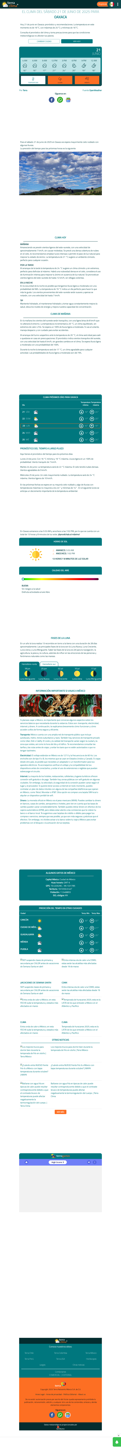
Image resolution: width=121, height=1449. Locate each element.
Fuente (92, 90)
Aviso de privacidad (54, 1394)
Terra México (90, 1353)
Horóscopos (91, 1358)
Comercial (54, 1375)
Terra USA (60, 1358)
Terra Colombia (60, 1353)
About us (82, 1394)
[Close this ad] (119, 1435)
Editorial (67, 1375)
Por (23, 90)
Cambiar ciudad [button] (44, 41)
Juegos (42, 1364)
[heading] (60, 1112)
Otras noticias (78, 1364)
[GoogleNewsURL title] (68, 99)
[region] (60, 121)
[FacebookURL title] (52, 99)
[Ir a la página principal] (10, 4)
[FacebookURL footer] (52, 1414)
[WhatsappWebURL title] (60, 99)
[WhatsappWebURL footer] (60, 1414)
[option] (33, 80)
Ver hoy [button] (77, 41)
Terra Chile (29, 1353)
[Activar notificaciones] (106, 1442)
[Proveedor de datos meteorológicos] (60, 1428)
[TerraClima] (111, 4)
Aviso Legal (40, 1394)
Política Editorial (70, 1394)
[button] (12, 90)
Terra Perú (29, 1358)
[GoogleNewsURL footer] (68, 1414)
